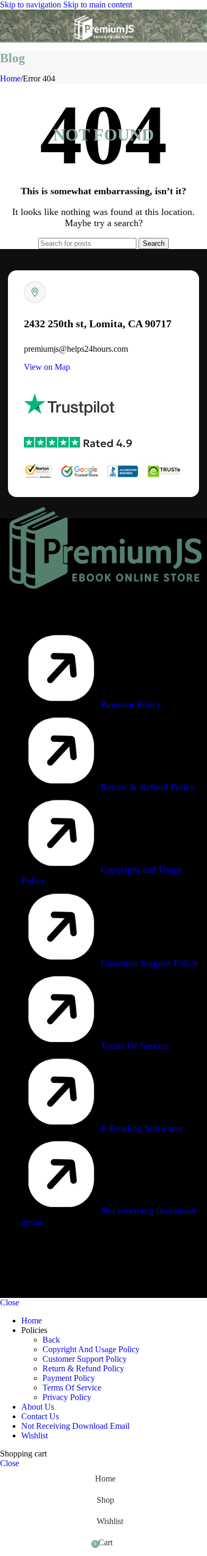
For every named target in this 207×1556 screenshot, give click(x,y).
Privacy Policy (66, 1397)
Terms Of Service (71, 1387)
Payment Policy (68, 1378)
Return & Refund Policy (83, 1368)
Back (51, 1339)
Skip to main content (97, 4)
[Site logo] (103, 43)
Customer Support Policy (84, 1358)
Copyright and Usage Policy (91, 1349)
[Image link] (103, 598)
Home (10, 78)
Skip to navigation (31, 4)
